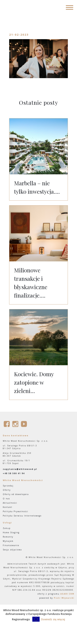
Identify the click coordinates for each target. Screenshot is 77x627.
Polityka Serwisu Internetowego (22, 515)
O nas (6, 498)
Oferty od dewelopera (16, 494)
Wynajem (8, 541)
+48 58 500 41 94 (14, 473)
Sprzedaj (8, 485)
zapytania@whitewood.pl (20, 469)
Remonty (8, 536)
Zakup (6, 528)
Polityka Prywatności (15, 511)
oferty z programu (56, 594)
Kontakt (7, 507)
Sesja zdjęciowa (12, 549)
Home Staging (11, 532)
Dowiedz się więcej (53, 619)
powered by (56, 598)
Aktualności (10, 503)
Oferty (7, 490)
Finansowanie (11, 545)
